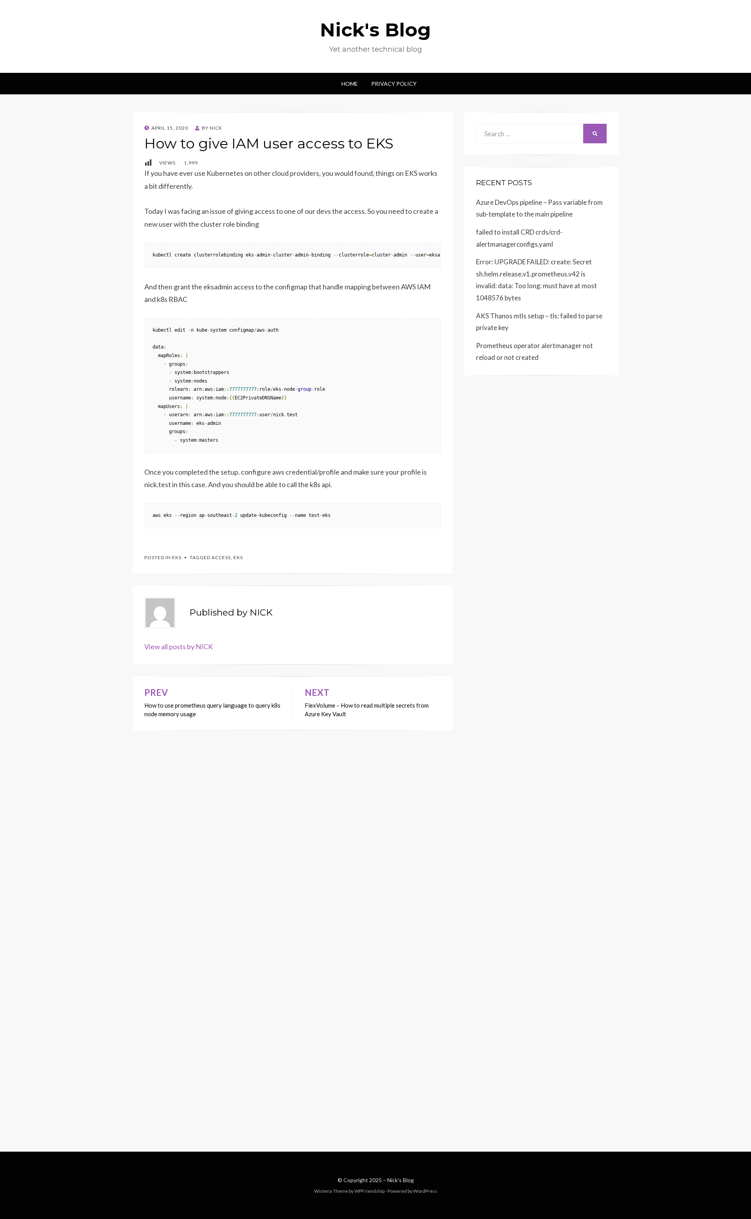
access (221, 557)
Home (349, 83)
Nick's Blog (375, 29)
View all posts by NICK (178, 646)
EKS (176, 557)
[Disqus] (293, 828)
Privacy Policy (394, 83)
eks (238, 557)
